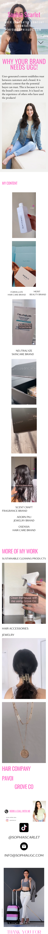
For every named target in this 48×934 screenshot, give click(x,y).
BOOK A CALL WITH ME (20, 811)
